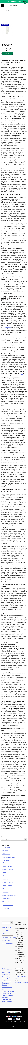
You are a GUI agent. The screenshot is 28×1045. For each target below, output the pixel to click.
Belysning (5, 850)
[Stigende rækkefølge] (21, 10)
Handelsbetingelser (7, 995)
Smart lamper (7, 879)
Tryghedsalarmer (7, 908)
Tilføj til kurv (8, 53)
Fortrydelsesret (6, 993)
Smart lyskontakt (7, 885)
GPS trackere (6, 854)
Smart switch (6, 901)
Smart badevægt (7, 866)
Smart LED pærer (8, 882)
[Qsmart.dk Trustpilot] (14, 1)
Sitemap (14, 1026)
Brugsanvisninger (7, 970)
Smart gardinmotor (8, 869)
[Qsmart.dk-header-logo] (14, 4)
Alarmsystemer (6, 847)
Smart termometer (8, 905)
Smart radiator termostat (10, 895)
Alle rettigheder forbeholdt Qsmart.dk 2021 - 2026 (14, 1021)
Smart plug (6, 892)
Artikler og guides (7, 969)
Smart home (5, 860)
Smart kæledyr (7, 872)
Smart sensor (6, 898)
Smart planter (7, 889)
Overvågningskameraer (8, 857)
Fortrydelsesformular (8, 991)
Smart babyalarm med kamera (11, 863)
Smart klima (6, 876)
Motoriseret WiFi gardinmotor (7, 44)
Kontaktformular (6, 981)
